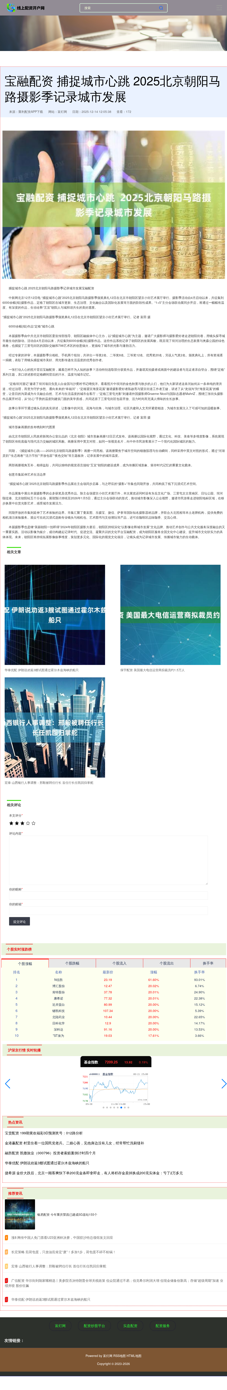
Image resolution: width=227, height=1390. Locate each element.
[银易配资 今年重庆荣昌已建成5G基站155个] (20, 1214)
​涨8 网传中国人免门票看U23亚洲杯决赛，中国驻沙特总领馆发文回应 (62, 1237)
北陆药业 (58, 1017)
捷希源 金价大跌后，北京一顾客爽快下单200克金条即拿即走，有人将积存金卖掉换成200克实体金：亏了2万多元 (94, 1172)
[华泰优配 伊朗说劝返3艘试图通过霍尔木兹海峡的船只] (55, 615)
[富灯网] (26, 7)
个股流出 (167, 963)
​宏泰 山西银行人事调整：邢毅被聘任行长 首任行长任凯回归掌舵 (58, 1266)
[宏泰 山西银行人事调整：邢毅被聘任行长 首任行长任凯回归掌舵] (55, 727)
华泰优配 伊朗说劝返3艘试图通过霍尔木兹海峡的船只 (47, 1162)
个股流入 (119, 963)
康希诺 (58, 998)
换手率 (208, 963)
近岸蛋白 (58, 1004)
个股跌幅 (72, 963)
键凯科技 (58, 1010)
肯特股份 (58, 992)
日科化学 (58, 1023)
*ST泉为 (58, 1035)
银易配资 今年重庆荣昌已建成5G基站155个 (67, 1214)
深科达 (58, 1029)
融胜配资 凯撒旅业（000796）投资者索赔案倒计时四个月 (50, 1152)
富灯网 (60, 1325)
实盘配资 (130, 1325)
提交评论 (19, 921)
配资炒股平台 (94, 1325)
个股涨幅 (25, 963)
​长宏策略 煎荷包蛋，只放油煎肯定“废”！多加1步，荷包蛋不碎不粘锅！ (63, 1251)
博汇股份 (58, 986)
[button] (8, 1084)
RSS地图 (119, 1355)
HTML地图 (134, 1355)
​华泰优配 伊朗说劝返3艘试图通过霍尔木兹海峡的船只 (50, 1299)
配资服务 (163, 1325)
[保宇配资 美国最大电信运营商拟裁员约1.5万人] (170, 615)
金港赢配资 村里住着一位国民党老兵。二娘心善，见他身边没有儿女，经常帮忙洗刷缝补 (74, 1142)
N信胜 (58, 979)
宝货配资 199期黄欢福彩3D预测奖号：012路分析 (44, 1132)
